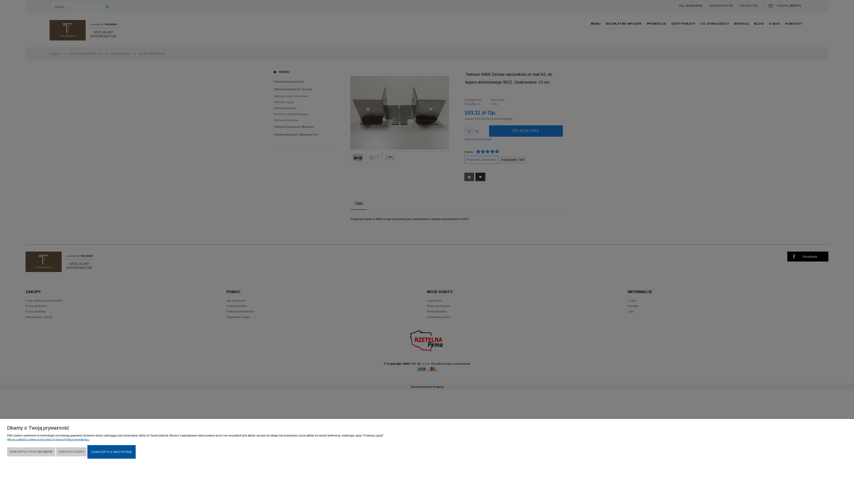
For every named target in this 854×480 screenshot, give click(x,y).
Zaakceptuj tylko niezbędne (31, 451)
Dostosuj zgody (71, 451)
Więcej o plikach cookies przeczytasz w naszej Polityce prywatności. (48, 439)
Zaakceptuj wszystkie (111, 452)
